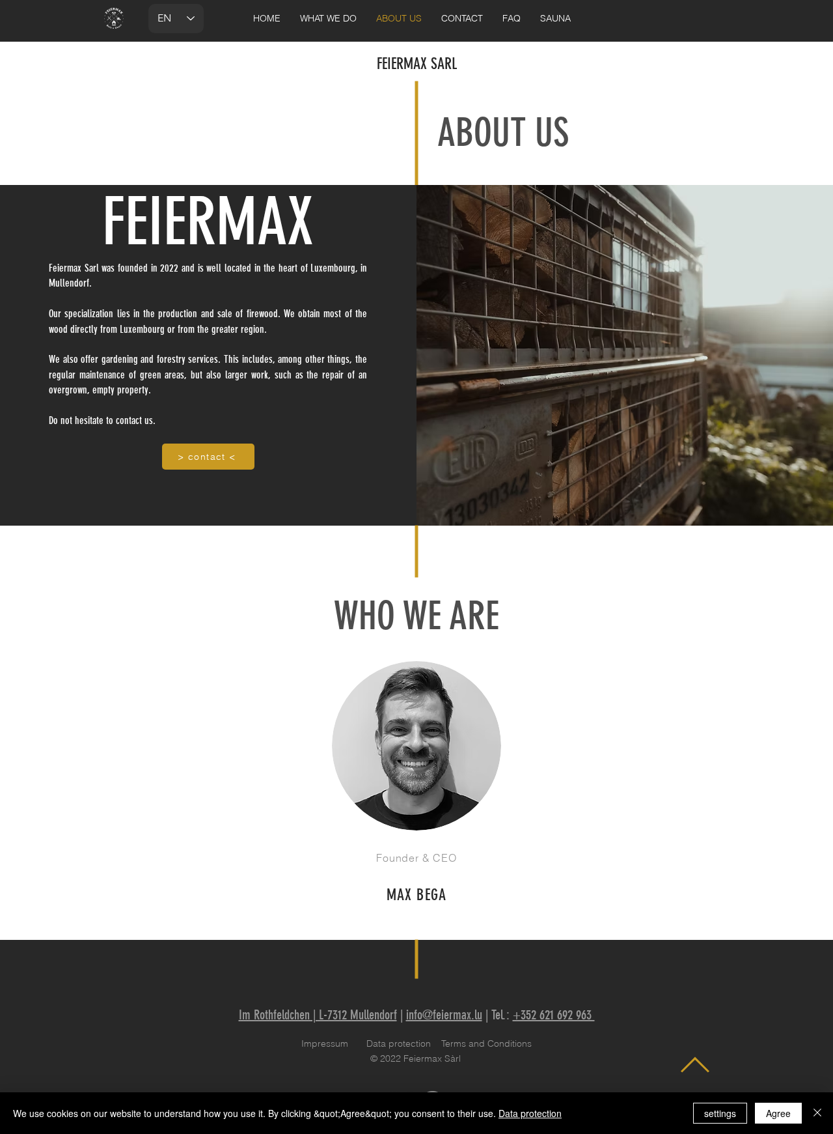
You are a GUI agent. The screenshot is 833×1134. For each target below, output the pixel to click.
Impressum (324, 1043)
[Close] (817, 1113)
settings (720, 1113)
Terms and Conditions (486, 1043)
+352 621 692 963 (554, 1015)
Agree (778, 1113)
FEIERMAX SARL (417, 64)
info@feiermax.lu (444, 1015)
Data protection (398, 1043)
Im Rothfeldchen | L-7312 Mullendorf (318, 1015)
